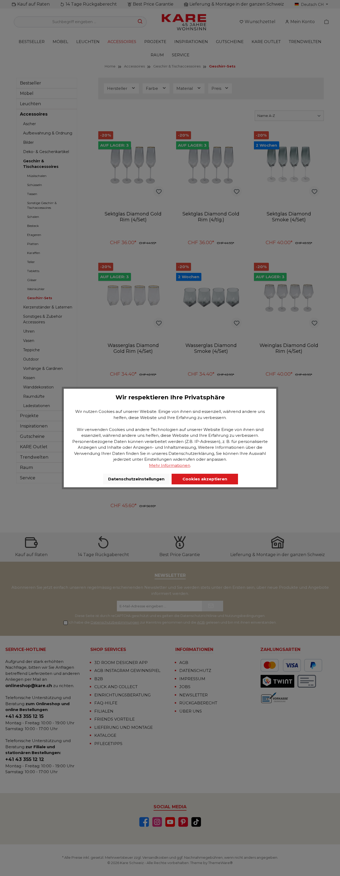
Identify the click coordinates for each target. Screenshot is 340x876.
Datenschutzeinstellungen (136, 478)
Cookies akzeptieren (204, 478)
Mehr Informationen (169, 465)
